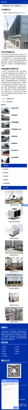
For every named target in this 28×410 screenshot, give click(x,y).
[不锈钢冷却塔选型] (14, 297)
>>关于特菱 (16, 347)
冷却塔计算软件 (14, 157)
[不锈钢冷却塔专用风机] (14, 213)
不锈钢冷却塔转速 (14, 205)
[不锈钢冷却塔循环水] (14, 280)
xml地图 (24, 405)
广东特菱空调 (5, 6)
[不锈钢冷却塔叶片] (14, 247)
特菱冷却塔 (4, 2)
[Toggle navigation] (25, 2)
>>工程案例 (16, 351)
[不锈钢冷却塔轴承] (14, 230)
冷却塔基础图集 (14, 122)
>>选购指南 (3, 353)
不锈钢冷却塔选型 (14, 305)
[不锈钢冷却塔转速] (14, 197)
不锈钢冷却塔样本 (14, 272)
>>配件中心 (16, 353)
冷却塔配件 (5, 180)
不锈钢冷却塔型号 (14, 322)
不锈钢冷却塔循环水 (14, 288)
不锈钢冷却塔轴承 (14, 238)
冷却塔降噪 (5, 172)
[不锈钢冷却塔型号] (14, 314)
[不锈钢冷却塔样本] (14, 263)
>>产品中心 (3, 349)
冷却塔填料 (5, 176)
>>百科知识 (16, 349)
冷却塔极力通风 (10, 99)
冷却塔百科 (17, 6)
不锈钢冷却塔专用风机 (14, 222)
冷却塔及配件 (14, 115)
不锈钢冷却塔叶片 (14, 255)
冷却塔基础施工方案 (16, 129)
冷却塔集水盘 (9, 102)
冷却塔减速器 (6, 183)
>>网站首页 (3, 347)
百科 (12, 6)
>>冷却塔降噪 (4, 356)
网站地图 (21, 405)
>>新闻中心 (3, 351)
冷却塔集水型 (14, 143)
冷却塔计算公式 (14, 150)
